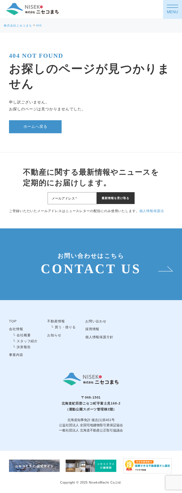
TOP (13, 321)
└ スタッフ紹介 (25, 341)
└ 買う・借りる (63, 327)
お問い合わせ (95, 321)
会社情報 (16, 329)
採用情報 (92, 329)
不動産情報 (56, 321)
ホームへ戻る (35, 126)
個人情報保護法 (151, 211)
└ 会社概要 (22, 335)
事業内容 (16, 355)
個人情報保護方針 (99, 337)
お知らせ (54, 335)
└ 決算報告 (22, 347)
